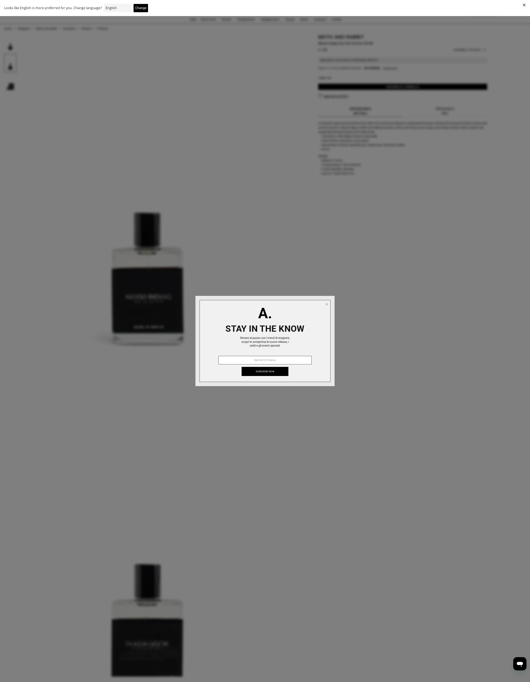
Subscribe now (265, 371)
